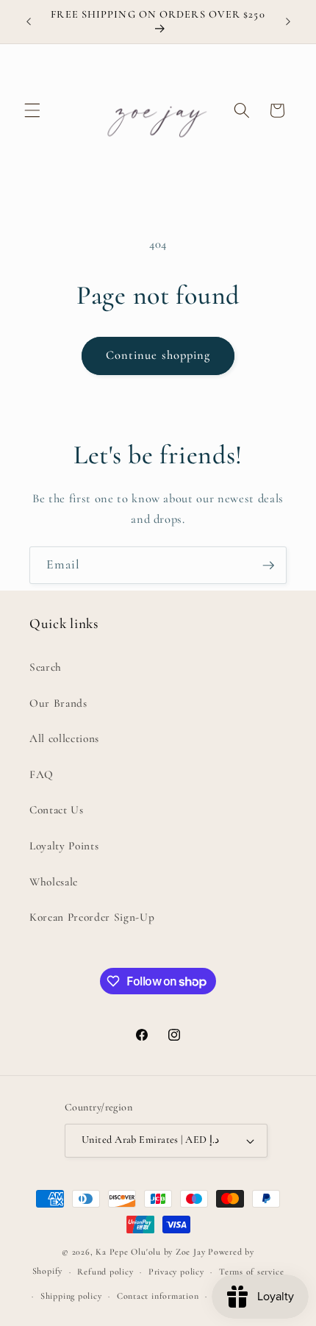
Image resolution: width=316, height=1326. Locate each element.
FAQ (41, 774)
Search (45, 667)
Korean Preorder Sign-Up (91, 917)
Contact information (158, 1296)
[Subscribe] (268, 565)
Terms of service (251, 1271)
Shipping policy (71, 1296)
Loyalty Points (63, 845)
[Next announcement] (288, 21)
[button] (32, 110)
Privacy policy (176, 1271)
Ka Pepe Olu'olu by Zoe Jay (150, 1252)
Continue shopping (158, 355)
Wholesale (53, 881)
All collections (64, 738)
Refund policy (105, 1271)
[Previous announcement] (28, 21)
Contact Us (56, 809)
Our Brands (58, 703)
